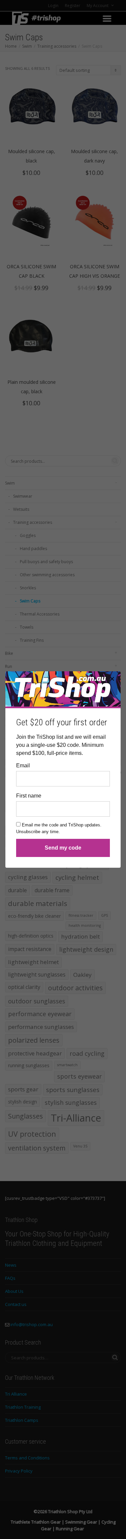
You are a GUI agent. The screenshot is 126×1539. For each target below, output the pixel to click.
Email (23, 765)
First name (28, 796)
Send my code (63, 848)
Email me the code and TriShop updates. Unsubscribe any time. (58, 828)
